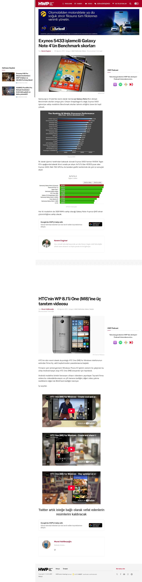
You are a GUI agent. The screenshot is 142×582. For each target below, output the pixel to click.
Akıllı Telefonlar (76, 51)
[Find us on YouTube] (124, 574)
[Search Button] (130, 3)
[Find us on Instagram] (128, 574)
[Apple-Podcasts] (115, 84)
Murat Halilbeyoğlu (47, 309)
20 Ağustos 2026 (22, 83)
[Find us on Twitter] (117, 574)
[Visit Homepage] (46, 3)
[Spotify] (120, 84)
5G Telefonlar (121, 4)
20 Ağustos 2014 (59, 51)
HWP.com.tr (59, 574)
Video (90, 4)
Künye (58, 569)
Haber (79, 4)
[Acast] (131, 84)
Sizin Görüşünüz (103, 4)
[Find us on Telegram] (132, 574)
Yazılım (91, 309)
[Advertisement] (17, 33)
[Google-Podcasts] (126, 84)
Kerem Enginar (46, 51)
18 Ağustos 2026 (22, 97)
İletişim (65, 569)
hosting (65, 574)
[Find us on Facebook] (120, 574)
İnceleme (68, 4)
